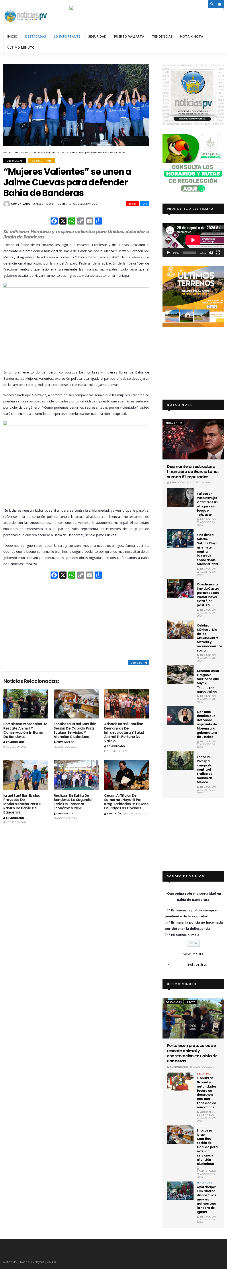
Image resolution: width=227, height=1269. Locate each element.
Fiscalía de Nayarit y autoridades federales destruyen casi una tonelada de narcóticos (206, 1092)
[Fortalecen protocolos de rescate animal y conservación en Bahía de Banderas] (25, 703)
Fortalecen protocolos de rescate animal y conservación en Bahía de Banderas (25, 730)
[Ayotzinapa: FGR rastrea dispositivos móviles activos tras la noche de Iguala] (180, 1190)
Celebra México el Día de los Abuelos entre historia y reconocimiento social (209, 638)
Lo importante (67, 36)
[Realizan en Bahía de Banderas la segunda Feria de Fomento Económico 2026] (76, 775)
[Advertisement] (76, 620)
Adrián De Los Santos (206, 1113)
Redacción (114, 813)
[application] (193, 240)
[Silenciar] (211, 252)
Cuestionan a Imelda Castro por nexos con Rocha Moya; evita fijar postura (208, 594)
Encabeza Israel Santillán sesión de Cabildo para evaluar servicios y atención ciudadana (75, 730)
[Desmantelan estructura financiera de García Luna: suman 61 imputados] (193, 439)
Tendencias (162, 36)
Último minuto (21, 47)
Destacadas (35, 36)
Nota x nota (191, 36)
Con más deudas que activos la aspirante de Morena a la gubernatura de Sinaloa (207, 724)
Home (7, 152)
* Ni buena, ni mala (183, 934)
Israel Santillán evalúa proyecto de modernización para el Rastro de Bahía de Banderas (22, 804)
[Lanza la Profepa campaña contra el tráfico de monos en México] (180, 760)
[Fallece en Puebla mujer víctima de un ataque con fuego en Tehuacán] (180, 497)
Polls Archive (197, 964)
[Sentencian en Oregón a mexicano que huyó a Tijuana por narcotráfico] (180, 674)
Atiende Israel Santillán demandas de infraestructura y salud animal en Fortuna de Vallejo (124, 732)
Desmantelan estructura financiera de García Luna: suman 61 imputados (192, 471)
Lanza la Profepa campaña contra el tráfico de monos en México (204, 769)
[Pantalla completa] (218, 252)
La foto (191, 1002)
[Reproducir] (168, 252)
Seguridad (97, 36)
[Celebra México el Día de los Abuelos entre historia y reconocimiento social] (180, 629)
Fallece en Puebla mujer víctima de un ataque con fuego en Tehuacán (207, 504)
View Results (193, 954)
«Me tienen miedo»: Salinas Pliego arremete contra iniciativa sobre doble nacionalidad (207, 549)
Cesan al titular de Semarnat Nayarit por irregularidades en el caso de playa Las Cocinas (126, 802)
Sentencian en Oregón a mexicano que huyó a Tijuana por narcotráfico (208, 681)
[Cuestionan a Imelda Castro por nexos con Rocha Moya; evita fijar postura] (180, 588)
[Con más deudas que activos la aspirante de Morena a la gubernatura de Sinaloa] (180, 715)
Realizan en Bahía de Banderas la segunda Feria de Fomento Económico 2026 (72, 802)
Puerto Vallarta (129, 36)
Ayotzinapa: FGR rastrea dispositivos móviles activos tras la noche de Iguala (206, 1199)
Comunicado (20, 203)
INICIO (12, 36)
